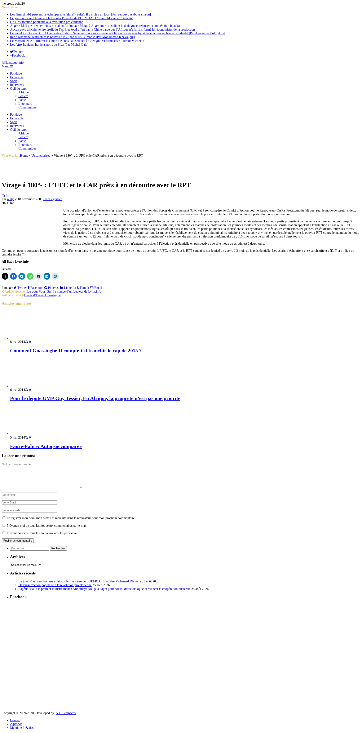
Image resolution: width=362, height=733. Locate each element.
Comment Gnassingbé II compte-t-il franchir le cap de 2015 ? (76, 350)
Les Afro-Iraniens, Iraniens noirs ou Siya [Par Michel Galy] (49, 44)
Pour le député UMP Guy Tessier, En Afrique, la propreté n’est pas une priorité (95, 398)
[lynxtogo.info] (13, 62)
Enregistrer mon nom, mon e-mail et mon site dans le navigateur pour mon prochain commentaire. (71, 518)
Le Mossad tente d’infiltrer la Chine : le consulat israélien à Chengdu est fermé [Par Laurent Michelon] (77, 41)
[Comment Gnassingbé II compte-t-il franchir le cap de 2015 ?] (32, 338)
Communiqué (27, 107)
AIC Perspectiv (66, 713)
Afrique (23, 92)
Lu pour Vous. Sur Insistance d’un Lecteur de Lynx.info (64, 291)
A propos (16, 724)
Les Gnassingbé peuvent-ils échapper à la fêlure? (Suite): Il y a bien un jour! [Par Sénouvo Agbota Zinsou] (80, 14)
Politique (16, 73)
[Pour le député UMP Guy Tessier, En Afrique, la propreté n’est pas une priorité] (32, 386)
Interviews (17, 84)
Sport (13, 81)
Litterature (25, 103)
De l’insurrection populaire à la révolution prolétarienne (46, 22)
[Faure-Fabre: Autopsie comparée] (32, 433)
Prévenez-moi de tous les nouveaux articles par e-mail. (42, 533)
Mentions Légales (22, 727)
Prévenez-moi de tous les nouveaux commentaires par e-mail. (47, 525)
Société (23, 96)
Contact (15, 720)
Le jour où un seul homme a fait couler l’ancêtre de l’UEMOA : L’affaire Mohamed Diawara (71, 18)
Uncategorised (52, 199)
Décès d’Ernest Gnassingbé (42, 295)
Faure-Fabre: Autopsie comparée (46, 446)
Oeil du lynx (18, 88)
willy (10, 199)
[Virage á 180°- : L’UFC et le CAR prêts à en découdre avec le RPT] (24, 175)
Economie (16, 77)
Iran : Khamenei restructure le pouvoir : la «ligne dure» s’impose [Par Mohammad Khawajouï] (72, 37)
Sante (22, 100)
